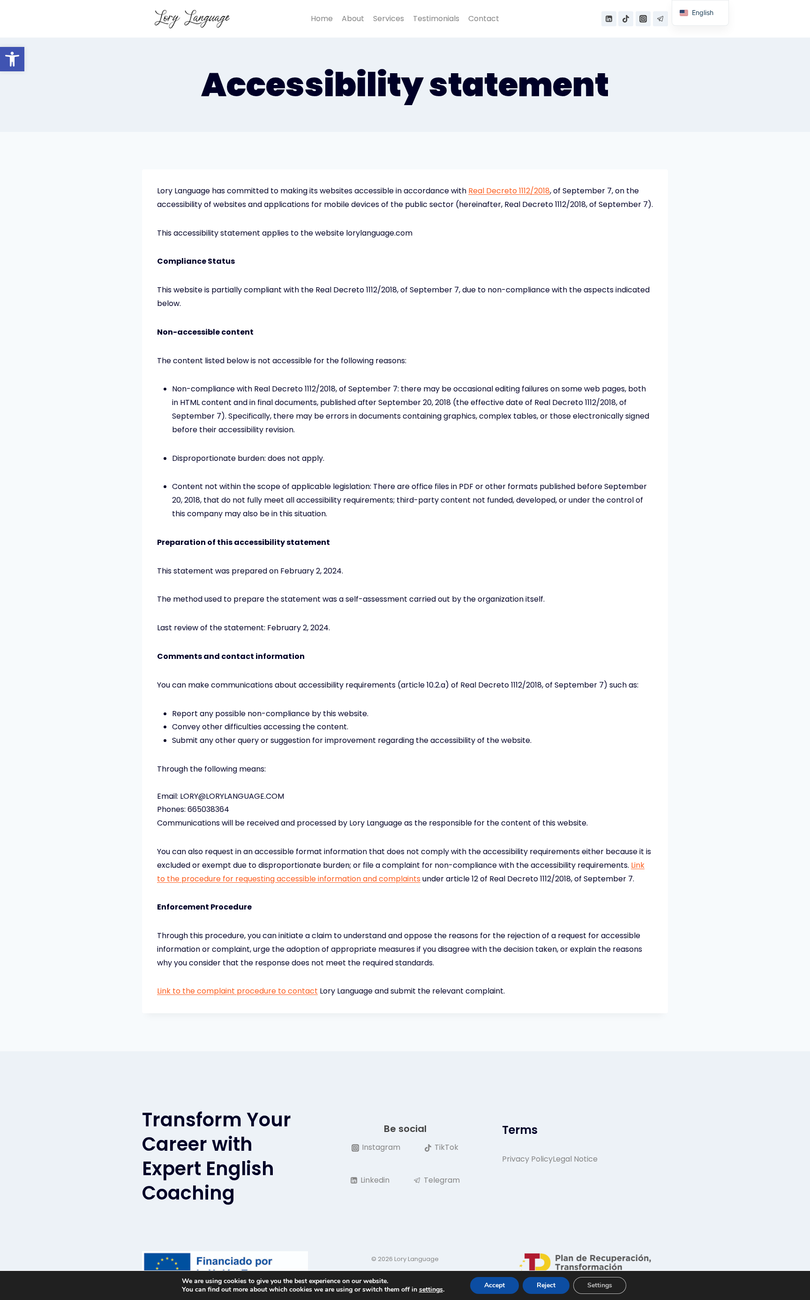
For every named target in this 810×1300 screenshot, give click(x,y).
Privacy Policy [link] (527, 1159)
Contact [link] (483, 18)
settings (431, 1289)
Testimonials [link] (436, 18)
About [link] (353, 18)
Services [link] (388, 18)
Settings (599, 1285)
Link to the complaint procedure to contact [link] (237, 991)
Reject (546, 1285)
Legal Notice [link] (575, 1159)
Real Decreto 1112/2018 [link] (509, 190)
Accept (494, 1285)
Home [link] (322, 18)
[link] (12, 59)
